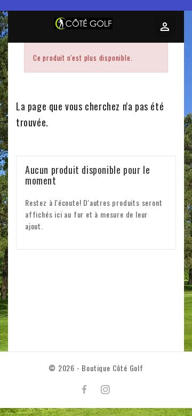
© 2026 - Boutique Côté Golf (96, 367)
